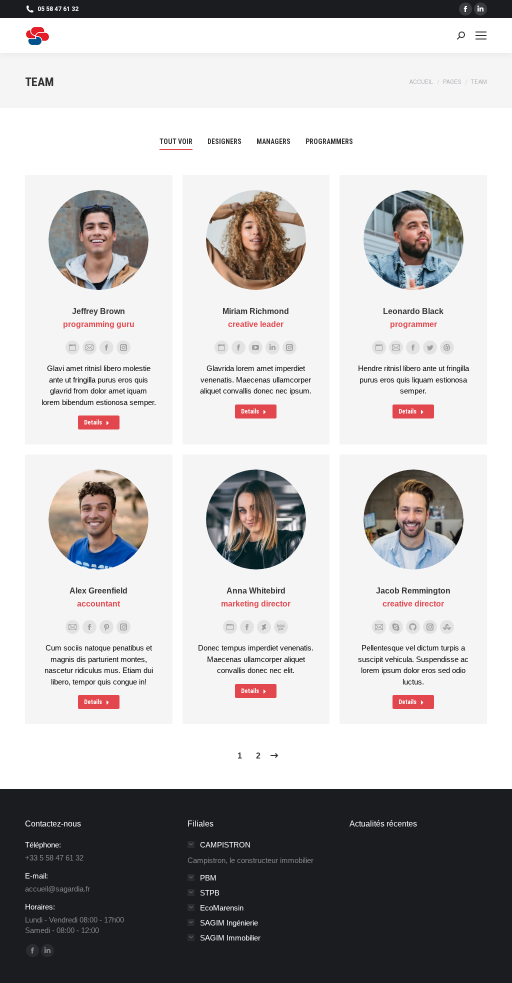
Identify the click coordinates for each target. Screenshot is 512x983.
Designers (225, 142)
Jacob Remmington (413, 590)
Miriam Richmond (255, 311)
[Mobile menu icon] (481, 36)
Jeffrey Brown (98, 311)
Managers (273, 142)
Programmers (329, 142)
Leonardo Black (413, 311)
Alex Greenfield (99, 590)
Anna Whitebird (256, 590)
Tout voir (176, 142)
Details (93, 422)
